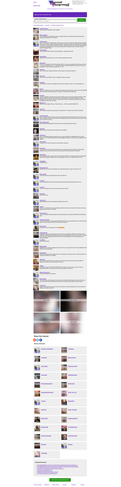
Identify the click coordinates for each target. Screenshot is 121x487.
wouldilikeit (43, 161)
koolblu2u (42, 82)
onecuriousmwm (46, 436)
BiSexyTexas (72, 357)
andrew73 (42, 76)
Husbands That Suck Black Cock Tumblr (45, 470)
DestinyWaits (43, 50)
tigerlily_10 (42, 102)
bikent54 (43, 409)
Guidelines (46, 484)
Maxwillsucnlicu (44, 167)
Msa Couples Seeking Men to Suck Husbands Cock (47, 473)
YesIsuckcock (43, 213)
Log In (35, 2)
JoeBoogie (42, 135)
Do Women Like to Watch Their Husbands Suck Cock (47, 472)
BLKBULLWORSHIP (47, 349)
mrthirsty (42, 95)
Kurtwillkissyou (72, 427)
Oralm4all (42, 193)
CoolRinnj (42, 239)
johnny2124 (43, 141)
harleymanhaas (72, 436)
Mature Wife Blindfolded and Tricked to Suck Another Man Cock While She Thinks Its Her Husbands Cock (57, 464)
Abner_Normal (72, 409)
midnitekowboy (72, 375)
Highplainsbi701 (73, 418)
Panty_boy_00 (72, 392)
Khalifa (41, 265)
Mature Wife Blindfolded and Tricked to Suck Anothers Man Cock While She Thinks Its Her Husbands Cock (57, 465)
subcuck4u (43, 200)
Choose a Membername (40, 18)
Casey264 (44, 375)
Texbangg (44, 453)
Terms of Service (38, 484)
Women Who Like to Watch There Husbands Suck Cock (47, 471)
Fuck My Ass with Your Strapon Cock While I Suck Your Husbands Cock (50, 468)
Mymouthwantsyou (47, 383)
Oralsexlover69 (72, 366)
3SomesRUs (43, 56)
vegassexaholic (44, 115)
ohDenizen (42, 63)
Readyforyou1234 (44, 219)
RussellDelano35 (44, 122)
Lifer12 (41, 89)
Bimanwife (71, 401)
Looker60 (44, 357)
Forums (64, 484)
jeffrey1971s (43, 154)
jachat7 (41, 206)
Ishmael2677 (43, 253)
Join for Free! (36, 5)
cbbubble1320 (43, 232)
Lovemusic (43, 285)
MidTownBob (43, 246)
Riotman (43, 444)
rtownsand (42, 148)
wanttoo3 (42, 109)
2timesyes (42, 259)
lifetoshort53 (43, 174)
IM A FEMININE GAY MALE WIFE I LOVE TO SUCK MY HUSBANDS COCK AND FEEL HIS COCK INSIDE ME (58, 466)
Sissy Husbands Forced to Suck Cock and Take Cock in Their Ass (49, 467)
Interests (73, 484)
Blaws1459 (44, 418)
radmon (70, 444)
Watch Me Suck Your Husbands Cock (44, 469)
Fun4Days (71, 349)
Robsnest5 (71, 383)
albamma (42, 69)
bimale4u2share (44, 28)
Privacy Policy (55, 484)
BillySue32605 (43, 35)
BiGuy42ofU (43, 278)
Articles (82, 484)
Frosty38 (42, 180)
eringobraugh (43, 41)
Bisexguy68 (43, 226)
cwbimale (42, 128)
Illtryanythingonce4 (45, 272)
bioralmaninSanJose (47, 392)
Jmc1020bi (44, 366)
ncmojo (43, 401)
